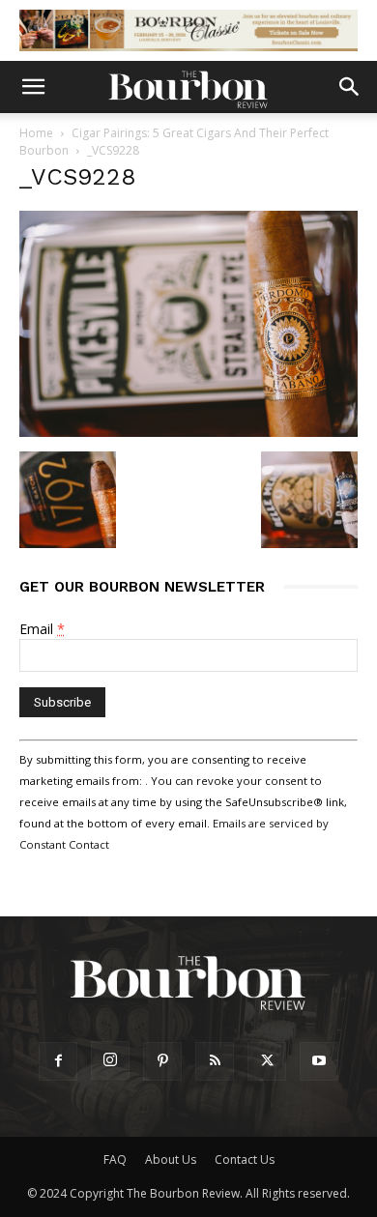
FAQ (115, 1159)
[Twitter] (266, 1061)
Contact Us (245, 1159)
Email (42, 629)
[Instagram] (110, 1060)
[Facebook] (58, 1061)
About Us (170, 1159)
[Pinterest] (162, 1061)
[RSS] (214, 1061)
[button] (33, 87)
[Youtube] (319, 1061)
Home (36, 133)
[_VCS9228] (188, 431)
